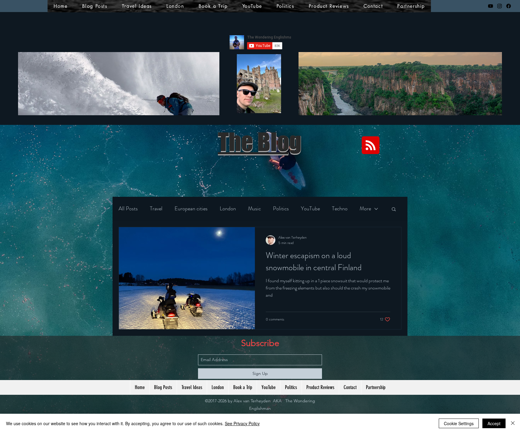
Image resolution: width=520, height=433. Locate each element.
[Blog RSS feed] (370, 145)
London (228, 208)
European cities (191, 208)
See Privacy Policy (242, 423)
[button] (394, 209)
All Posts (128, 208)
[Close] (512, 423)
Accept (494, 423)
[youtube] (491, 6)
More (365, 208)
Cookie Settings (459, 423)
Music (254, 208)
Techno (340, 208)
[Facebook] (509, 6)
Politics (281, 208)
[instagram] (500, 6)
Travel (156, 208)
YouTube (310, 208)
